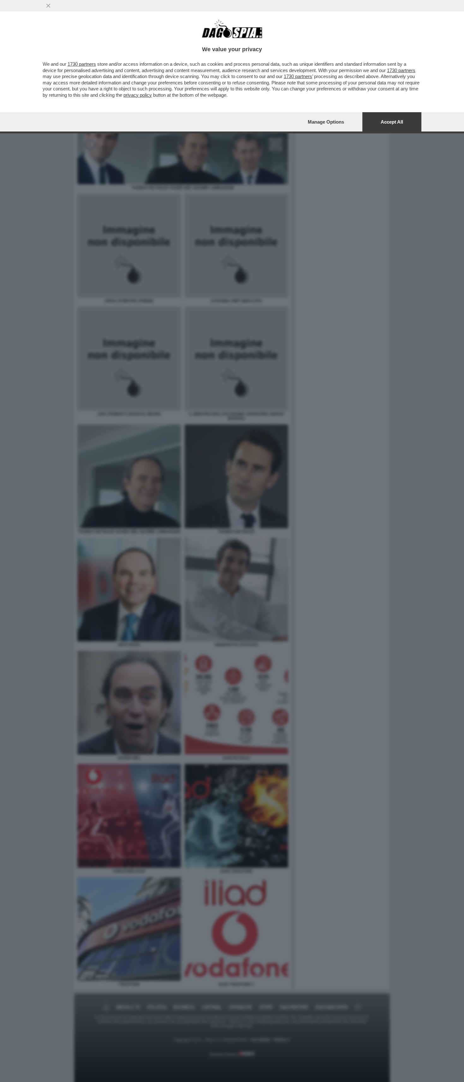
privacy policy (137, 95)
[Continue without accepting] (48, 5)
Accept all (392, 122)
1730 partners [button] (82, 64)
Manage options (326, 122)
